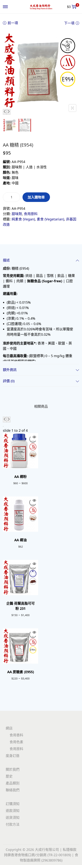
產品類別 (12, 783)
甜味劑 (17, 213)
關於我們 (12, 769)
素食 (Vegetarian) (50, 219)
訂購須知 (12, 803)
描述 (6, 260)
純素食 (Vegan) (23, 219)
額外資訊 (10, 369)
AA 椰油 (20, 540)
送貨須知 (12, 817)
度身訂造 (12, 755)
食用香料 (16, 735)
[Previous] (5, 112)
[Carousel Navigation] (41, 419)
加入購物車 (36, 197)
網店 (9, 728)
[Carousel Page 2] (3, 426)
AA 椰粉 (20, 476)
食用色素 (16, 742)
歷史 (9, 776)
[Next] (8, 112)
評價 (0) (8, 381)
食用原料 (31, 213)
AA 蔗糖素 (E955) (20, 672)
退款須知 (12, 810)
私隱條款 (69, 849)
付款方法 (12, 824)
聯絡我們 (12, 790)
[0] (74, 6)
